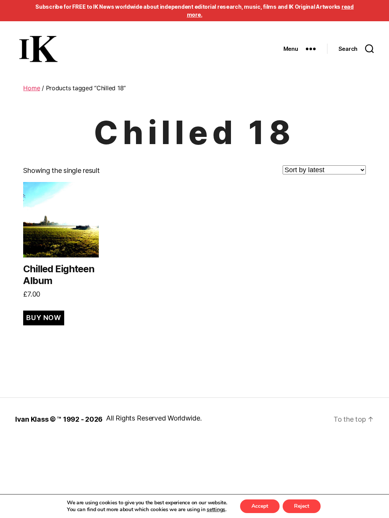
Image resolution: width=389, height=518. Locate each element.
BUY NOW (43, 318)
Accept (259, 506)
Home (31, 88)
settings (216, 509)
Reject (301, 506)
